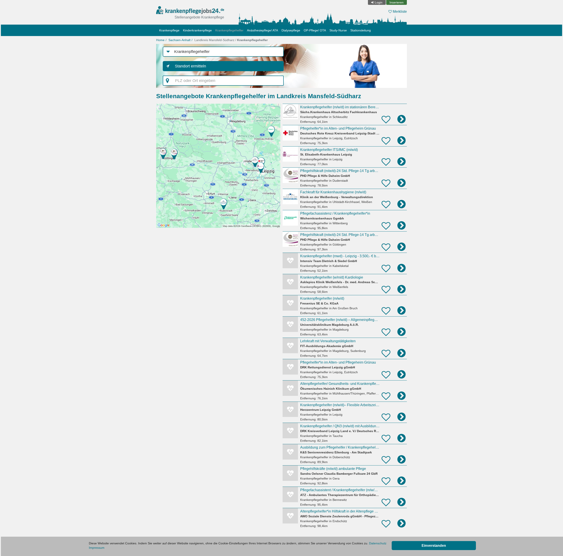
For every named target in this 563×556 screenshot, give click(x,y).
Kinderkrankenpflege (197, 30)
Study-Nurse (338, 30)
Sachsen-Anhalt (179, 40)
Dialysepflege (291, 30)
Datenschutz (377, 543)
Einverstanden (434, 545)
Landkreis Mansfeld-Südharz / (231, 40)
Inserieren (396, 2)
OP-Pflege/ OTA (315, 30)
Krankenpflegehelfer (229, 30)
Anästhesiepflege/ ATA (262, 30)
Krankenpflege (169, 30)
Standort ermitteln (190, 66)
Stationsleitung (360, 30)
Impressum (96, 547)
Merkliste (399, 11)
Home (160, 40)
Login (378, 2)
